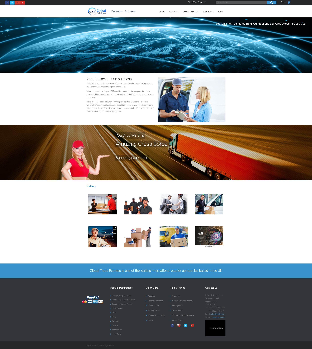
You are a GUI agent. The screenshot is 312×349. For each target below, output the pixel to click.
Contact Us (208, 11)
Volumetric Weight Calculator (183, 315)
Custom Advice (177, 311)
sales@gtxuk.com (217, 314)
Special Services (191, 11)
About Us (151, 296)
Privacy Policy (153, 306)
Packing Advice (177, 306)
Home (162, 11)
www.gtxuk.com (218, 317)
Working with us (154, 311)
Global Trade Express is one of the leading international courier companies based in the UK (156, 271)
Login (220, 11)
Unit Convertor (177, 320)
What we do (174, 11)
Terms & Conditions (155, 301)
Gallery (91, 186)
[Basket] (289, 2)
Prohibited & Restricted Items (183, 301)
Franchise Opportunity (156, 315)
